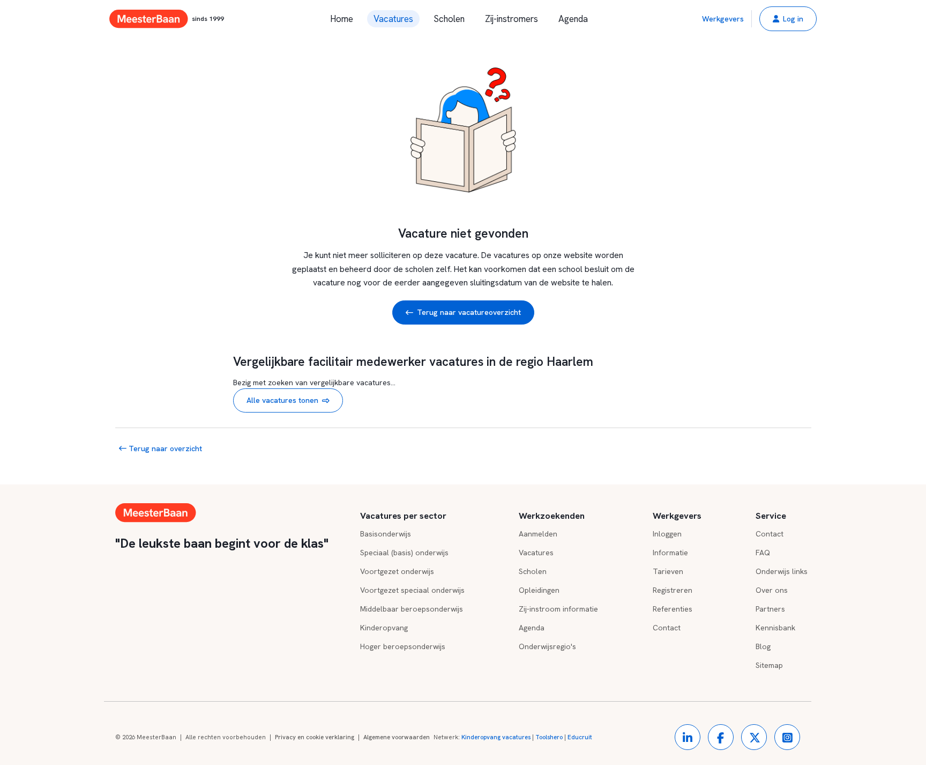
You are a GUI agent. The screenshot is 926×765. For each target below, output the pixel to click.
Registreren (672, 590)
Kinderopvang (384, 627)
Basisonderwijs (385, 534)
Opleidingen (539, 590)
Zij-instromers (511, 19)
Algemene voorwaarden (396, 737)
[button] (788, 18)
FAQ (763, 552)
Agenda (573, 19)
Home (341, 19)
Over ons (772, 590)
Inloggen (667, 534)
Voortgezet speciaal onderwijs (412, 590)
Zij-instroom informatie (558, 609)
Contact (667, 627)
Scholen (449, 19)
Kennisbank (775, 627)
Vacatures (393, 19)
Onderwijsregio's (547, 646)
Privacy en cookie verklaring (314, 737)
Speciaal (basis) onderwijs (404, 552)
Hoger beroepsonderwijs (402, 646)
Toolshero (549, 737)
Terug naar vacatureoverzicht (469, 312)
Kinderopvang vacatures (496, 737)
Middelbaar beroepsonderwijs (411, 609)
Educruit (579, 737)
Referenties (672, 609)
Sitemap (769, 665)
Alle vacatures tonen (282, 400)
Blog (763, 646)
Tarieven (668, 571)
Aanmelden (538, 534)
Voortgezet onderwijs (397, 571)
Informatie (670, 552)
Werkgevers (723, 19)
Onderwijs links (782, 571)
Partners (770, 609)
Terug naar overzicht (164, 448)
